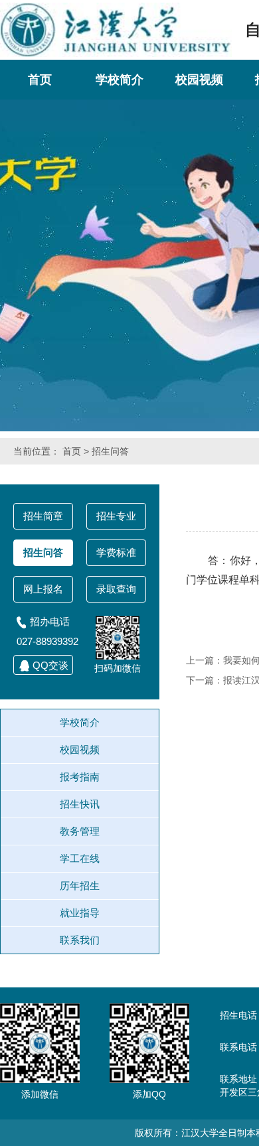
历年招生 (80, 885)
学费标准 (116, 552)
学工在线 (80, 858)
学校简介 (119, 79)
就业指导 (80, 912)
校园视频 (199, 79)
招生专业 (116, 516)
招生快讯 (80, 804)
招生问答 (110, 451)
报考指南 (80, 776)
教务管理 (80, 831)
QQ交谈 (50, 665)
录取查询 (116, 589)
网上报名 (43, 589)
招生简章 (43, 516)
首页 (40, 79)
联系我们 (80, 940)
